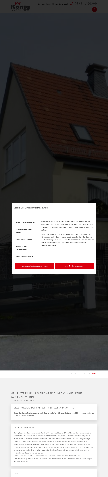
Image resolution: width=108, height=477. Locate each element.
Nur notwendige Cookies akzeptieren (34, 266)
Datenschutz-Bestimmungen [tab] (25, 256)
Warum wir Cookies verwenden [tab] (25, 222)
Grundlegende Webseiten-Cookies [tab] (24, 230)
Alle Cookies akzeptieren (74, 266)
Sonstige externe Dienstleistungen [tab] (21, 247)
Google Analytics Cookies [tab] (24, 239)
